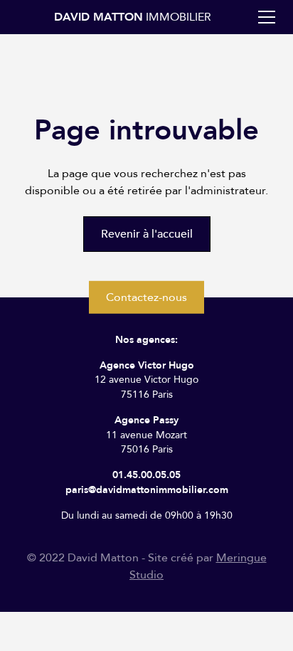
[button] (264, 17)
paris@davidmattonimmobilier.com (146, 490)
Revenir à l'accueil (147, 234)
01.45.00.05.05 (146, 475)
